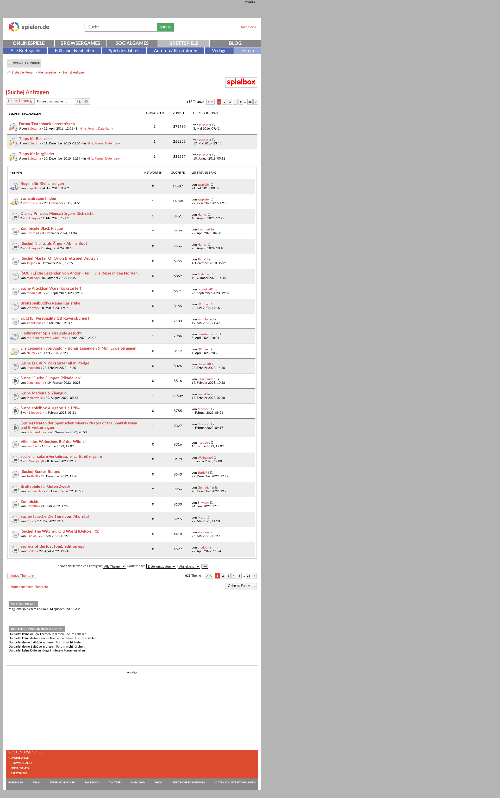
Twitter (115, 782)
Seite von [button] (210, 102)
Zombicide (30, 502)
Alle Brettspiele (25, 50)
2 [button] (224, 101)
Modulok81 (35, 293)
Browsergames (80, 43)
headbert (33, 446)
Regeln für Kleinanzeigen (42, 184)
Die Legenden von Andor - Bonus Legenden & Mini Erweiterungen (78, 348)
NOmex (32, 353)
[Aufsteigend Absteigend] (189, 566)
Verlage (219, 50)
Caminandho (35, 382)
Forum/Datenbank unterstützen (47, 124)
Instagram (137, 782)
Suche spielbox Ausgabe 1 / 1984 (50, 408)
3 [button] (230, 101)
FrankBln (204, 394)
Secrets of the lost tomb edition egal (53, 547)
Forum (247, 50)
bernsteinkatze (207, 334)
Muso (30, 521)
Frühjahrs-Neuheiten (74, 50)
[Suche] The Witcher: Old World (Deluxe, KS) (60, 531)
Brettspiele (183, 43)
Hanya (33, 218)
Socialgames (132, 43)
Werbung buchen (62, 782)
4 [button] (235, 101)
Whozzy (32, 307)
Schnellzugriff (26, 63)
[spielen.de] (29, 30)
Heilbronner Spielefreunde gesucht (51, 333)
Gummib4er (35, 491)
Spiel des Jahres (124, 50)
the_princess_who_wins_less (46, 337)
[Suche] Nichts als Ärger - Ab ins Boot (54, 244)
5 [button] (241, 101)
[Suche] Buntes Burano (40, 472)
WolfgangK (36, 461)
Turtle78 (32, 476)
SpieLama (34, 128)
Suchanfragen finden (38, 198)
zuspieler (205, 124)
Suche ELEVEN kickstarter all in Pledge (55, 363)
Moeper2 (35, 412)
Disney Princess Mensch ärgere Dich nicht (57, 214)
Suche (165, 27)
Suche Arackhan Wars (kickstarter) (51, 288)
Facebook (92, 782)
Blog (235, 43)
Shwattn (32, 506)
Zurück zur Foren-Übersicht (29, 586)
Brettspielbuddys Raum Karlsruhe (50, 303)
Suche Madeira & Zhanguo (44, 393)
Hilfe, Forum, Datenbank (96, 128)
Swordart (33, 233)
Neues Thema (18, 101)
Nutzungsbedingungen (188, 782)
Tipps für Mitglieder (36, 154)
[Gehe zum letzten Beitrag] (213, 124)
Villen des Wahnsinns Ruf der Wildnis (53, 442)
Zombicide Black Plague (42, 228)
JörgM (31, 263)
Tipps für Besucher (35, 139)
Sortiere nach (136, 566)
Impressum (15, 782)
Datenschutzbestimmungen (235, 782)
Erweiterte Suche (86, 101)
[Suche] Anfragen (73, 72)
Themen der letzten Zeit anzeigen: (79, 566)
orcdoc (31, 551)
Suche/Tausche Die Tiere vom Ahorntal (55, 517)
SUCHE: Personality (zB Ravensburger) (55, 318)
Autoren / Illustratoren (175, 50)
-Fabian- (32, 536)
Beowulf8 (33, 367)
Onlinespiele (29, 43)
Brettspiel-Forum (22, 72)
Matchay (33, 277)
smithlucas (34, 323)
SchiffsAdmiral (37, 432)
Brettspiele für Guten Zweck (45, 487)
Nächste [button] (255, 102)
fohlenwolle (35, 397)
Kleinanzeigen (48, 72)
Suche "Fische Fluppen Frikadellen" (51, 378)
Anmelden (248, 27)
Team (36, 782)
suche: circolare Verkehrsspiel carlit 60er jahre (61, 457)
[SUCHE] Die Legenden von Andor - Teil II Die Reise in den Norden (79, 273)
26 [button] (250, 101)
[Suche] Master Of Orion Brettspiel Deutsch (59, 258)
